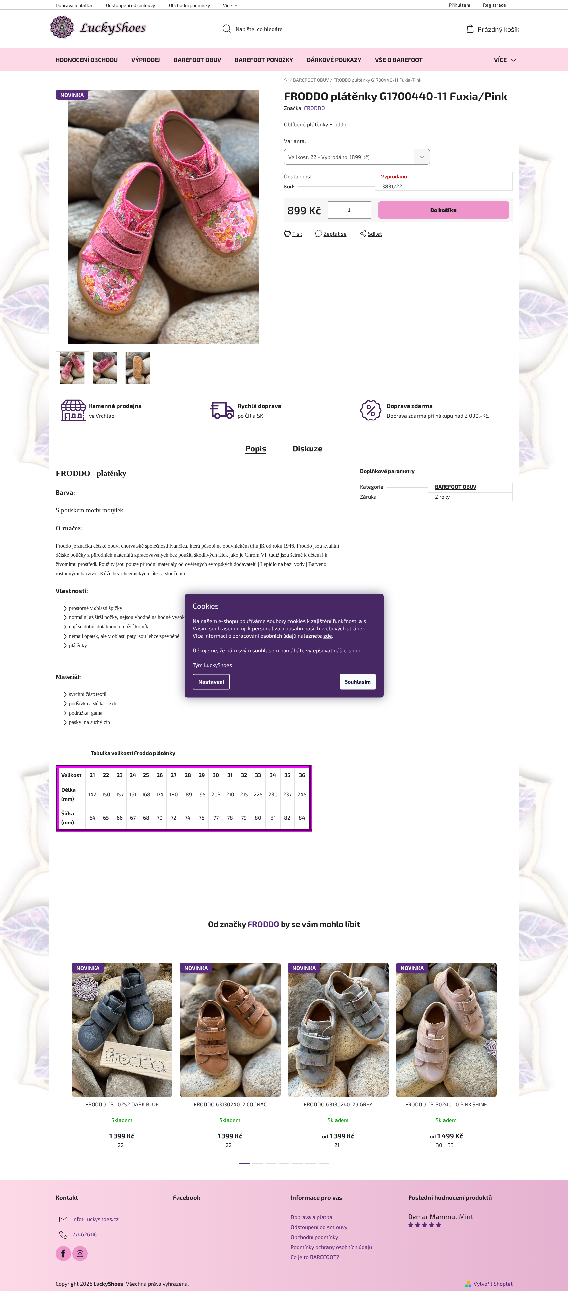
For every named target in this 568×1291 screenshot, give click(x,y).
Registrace (494, 5)
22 (121, 1145)
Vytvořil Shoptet (493, 1283)
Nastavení (211, 681)
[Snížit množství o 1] (333, 210)
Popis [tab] (255, 448)
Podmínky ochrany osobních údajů (331, 1247)
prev (61, 1061)
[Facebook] (63, 1253)
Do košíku (443, 210)
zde (327, 635)
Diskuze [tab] (308, 448)
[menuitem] (86, 59)
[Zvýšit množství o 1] (366, 210)
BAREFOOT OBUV (455, 487)
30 (439, 1145)
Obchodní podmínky (189, 5)
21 (336, 1145)
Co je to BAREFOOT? (315, 1257)
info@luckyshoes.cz (95, 1219)
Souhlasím (358, 681)
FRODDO (314, 108)
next (507, 1061)
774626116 (84, 1234)
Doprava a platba (74, 5)
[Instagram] (80, 1253)
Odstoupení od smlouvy (130, 5)
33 (451, 1145)
